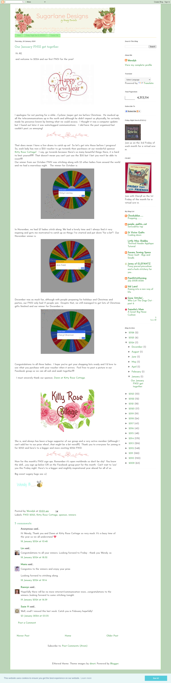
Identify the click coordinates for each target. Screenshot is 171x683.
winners (72, 515)
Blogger (114, 664)
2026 (132, 333)
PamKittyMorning (137, 278)
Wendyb (132, 61)
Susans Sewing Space (139, 252)
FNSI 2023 (29, 515)
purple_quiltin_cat (137, 224)
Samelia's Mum (136, 309)
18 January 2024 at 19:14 (34, 580)
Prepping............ (135, 218)
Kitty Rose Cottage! (25, 152)
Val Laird (132, 287)
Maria (24, 564)
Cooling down (134, 235)
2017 (131, 423)
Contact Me (54, 35)
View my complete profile (138, 65)
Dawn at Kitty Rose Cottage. (69, 378)
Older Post (112, 636)
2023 (132, 394)
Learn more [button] (86, 678)
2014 (132, 438)
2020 (132, 409)
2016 (132, 428)
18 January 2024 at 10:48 (34, 541)
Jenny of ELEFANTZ (139, 264)
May (134, 362)
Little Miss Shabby (138, 241)
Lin (22, 548)
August (136, 352)
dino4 (93, 664)
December (137, 347)
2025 (132, 338)
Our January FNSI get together (137, 384)
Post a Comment (27, 623)
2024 (132, 343)
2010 (132, 458)
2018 (132, 418)
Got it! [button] (156, 678)
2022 (132, 399)
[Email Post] (56, 511)
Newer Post (23, 636)
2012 (132, 448)
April (134, 367)
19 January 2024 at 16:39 (34, 600)
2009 (132, 463)
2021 (132, 404)
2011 (131, 453)
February (137, 372)
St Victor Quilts (136, 232)
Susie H (25, 607)
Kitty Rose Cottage (47, 515)
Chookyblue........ (135, 216)
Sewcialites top (135, 227)
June (134, 357)
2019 (132, 414)
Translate (149, 83)
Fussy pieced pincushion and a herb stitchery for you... (140, 269)
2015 (132, 433)
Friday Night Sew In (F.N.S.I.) (36, 35)
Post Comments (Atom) (74, 646)
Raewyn (25, 587)
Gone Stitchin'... (136, 298)
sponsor (63, 515)
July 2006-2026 (136, 281)
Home (19, 35)
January (136, 377)
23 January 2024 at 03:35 (35, 616)
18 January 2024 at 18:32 (34, 557)
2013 (132, 443)
